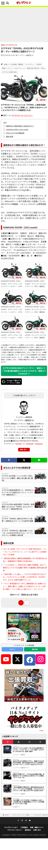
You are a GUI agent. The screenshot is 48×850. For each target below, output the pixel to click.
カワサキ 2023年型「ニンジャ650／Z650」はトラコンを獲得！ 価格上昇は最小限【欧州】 (17, 478)
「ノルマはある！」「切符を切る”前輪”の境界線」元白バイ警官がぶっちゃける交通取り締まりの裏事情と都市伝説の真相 (25, 568)
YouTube (18, 443)
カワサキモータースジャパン (22, 115)
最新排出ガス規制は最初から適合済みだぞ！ (19, 126)
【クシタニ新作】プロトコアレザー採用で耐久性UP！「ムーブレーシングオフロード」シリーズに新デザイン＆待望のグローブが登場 (25, 552)
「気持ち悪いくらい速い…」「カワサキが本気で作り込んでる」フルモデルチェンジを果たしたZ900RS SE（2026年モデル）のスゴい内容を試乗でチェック (24, 577)
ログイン (12, 649)
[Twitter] (24, 460)
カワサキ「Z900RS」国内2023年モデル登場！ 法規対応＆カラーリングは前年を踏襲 (17, 519)
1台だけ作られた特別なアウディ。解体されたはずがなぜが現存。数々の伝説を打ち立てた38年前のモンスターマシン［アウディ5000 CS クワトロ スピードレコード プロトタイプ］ (28, 762)
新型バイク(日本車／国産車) (13, 64)
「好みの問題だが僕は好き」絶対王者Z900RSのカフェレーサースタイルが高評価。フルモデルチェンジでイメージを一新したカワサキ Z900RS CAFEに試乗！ (29, 788)
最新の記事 (8, 136)
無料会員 (35, 649)
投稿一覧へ (23, 449)
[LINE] (39, 460)
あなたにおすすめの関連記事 (14, 133)
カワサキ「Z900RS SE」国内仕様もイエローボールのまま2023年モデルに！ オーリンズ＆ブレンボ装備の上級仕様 (18, 533)
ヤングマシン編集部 (19, 754)
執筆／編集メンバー (37, 827)
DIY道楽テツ (16, 806)
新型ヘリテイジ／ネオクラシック (13, 68)
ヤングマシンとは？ (11, 827)
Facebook (29, 443)
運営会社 (28, 830)
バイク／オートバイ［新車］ (21, 815)
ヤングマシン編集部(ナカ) (21, 767)
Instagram (39, 443)
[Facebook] (9, 460)
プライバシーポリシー (14, 830)
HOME (7, 815)
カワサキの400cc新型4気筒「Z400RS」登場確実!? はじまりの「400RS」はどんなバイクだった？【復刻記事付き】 (18, 506)
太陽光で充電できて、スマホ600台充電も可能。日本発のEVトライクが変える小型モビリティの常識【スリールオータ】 (28, 775)
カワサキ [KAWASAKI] (9, 72)
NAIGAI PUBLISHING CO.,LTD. (22, 835)
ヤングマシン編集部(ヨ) (25, 55)
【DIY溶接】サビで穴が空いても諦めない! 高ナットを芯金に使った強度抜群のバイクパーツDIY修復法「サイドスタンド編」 (28, 801)
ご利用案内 (24, 827)
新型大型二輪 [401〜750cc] (36, 68)
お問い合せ (37, 830)
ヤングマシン (29, 64)
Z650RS (38, 64)
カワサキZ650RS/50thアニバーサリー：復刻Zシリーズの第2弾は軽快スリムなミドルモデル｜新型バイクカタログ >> (24, 371)
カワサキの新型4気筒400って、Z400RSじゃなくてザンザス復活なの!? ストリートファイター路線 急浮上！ (18, 492)
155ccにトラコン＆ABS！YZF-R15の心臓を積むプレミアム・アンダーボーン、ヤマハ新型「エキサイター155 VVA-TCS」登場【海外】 (28, 749)
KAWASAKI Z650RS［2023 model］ (16, 129)
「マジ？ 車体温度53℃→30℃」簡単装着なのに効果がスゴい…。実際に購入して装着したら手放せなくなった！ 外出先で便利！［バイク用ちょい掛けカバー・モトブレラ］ (24, 586)
